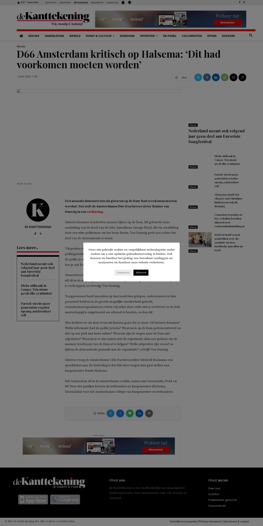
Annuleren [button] (123, 272)
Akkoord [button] (141, 272)
